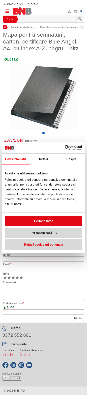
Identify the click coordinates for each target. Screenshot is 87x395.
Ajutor (34, 3)
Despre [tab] (71, 159)
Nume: (7, 255)
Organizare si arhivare (22, 27)
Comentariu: (11, 282)
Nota (6, 274)
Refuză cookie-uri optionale (43, 244)
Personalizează (41, 233)
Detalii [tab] (43, 159)
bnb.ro (19, 390)
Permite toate (43, 221)
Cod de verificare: (14, 303)
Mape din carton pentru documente (59, 27)
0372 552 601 (15, 3)
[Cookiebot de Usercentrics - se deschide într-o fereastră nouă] (64, 147)
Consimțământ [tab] (15, 159)
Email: (7, 264)
